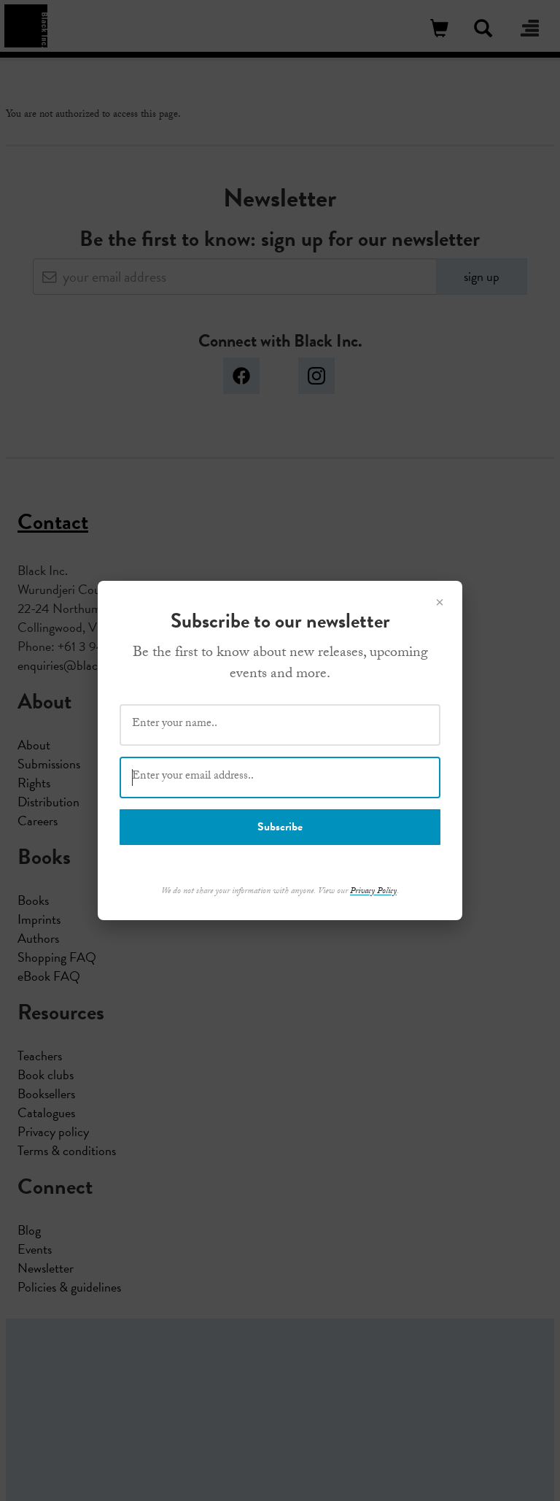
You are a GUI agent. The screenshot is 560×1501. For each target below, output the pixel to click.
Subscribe (280, 827)
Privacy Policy (373, 891)
